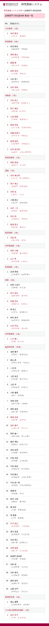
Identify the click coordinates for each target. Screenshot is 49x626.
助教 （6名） (10, 280)
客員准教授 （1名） (13, 157)
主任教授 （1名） (12, 28)
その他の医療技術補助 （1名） (17, 610)
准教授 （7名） (11, 95)
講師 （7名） (10, 171)
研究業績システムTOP (13, 10)
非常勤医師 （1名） (13, 334)
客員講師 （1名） (12, 267)
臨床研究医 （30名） (13, 347)
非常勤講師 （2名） (13, 246)
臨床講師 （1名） (12, 233)
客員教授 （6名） (12, 41)
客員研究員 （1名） (13, 597)
